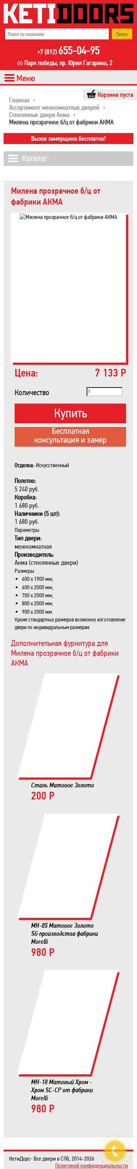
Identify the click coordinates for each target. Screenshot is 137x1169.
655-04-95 (68, 51)
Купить (70, 413)
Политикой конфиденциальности (91, 1165)
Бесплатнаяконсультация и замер (70, 436)
